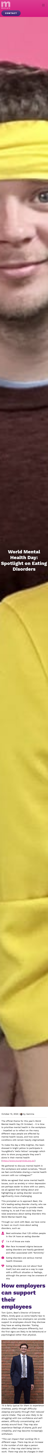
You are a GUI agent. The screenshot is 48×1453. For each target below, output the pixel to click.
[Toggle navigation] (43, 5)
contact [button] (11, 13)
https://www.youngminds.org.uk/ (18, 1160)
